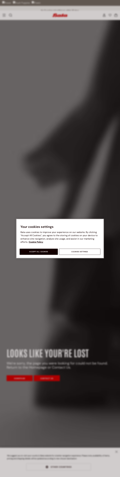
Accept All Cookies (38, 251)
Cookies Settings (79, 251)
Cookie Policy (36, 242)
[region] (60, 238)
